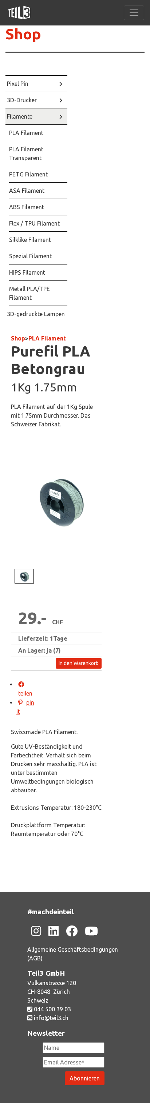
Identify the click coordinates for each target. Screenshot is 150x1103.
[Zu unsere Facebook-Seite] (72, 930)
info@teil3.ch (50, 1018)
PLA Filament (47, 338)
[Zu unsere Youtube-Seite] (91, 930)
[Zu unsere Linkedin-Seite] (53, 930)
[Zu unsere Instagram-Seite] (36, 930)
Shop (23, 34)
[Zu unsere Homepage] (19, 13)
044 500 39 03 (51, 1009)
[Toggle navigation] (134, 12)
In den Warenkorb (79, 663)
